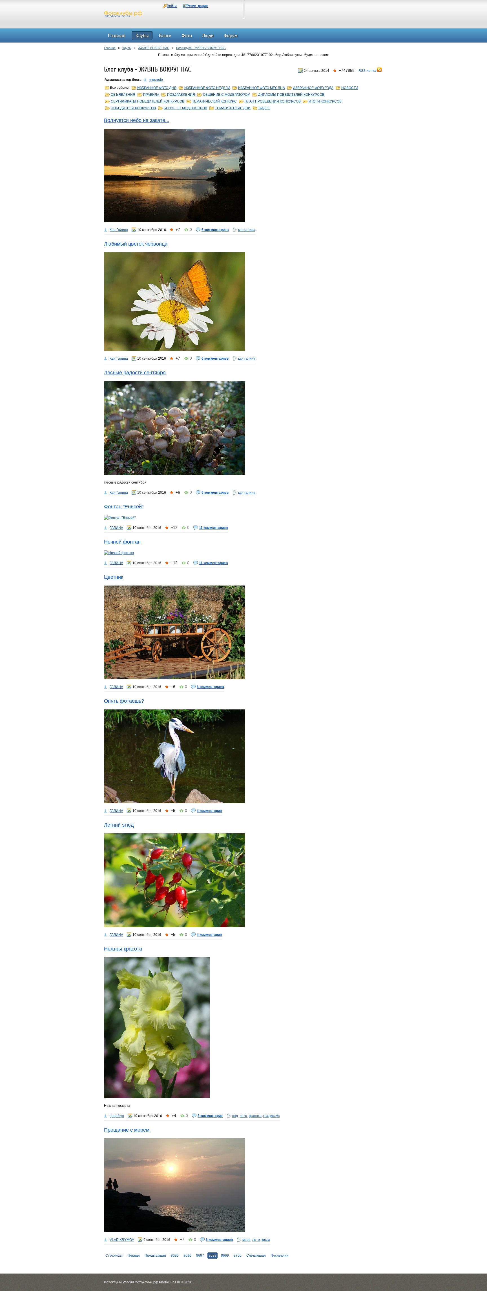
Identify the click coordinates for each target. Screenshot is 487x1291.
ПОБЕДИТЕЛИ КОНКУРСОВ (133, 108)
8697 (200, 1255)
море (246, 1240)
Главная (110, 48)
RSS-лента (367, 71)
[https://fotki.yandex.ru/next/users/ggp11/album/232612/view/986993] (243, 632)
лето (243, 1116)
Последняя (280, 1255)
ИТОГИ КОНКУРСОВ (325, 101)
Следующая (256, 1255)
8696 (187, 1255)
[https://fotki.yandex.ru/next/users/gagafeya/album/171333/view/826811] (243, 1027)
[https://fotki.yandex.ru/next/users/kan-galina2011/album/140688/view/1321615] (243, 428)
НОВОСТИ (349, 88)
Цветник (113, 577)
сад (235, 1116)
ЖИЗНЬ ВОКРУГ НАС (153, 48)
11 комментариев (213, 528)
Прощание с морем (126, 1130)
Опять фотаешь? (124, 701)
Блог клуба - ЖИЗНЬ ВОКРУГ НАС (201, 48)
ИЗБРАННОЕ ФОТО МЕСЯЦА (261, 88)
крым (266, 1240)
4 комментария (209, 811)
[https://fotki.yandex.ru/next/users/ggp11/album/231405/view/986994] (243, 756)
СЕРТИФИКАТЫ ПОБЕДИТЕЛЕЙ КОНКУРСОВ (147, 101)
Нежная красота (123, 949)
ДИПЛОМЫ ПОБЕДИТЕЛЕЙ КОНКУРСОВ (291, 95)
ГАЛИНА (116, 528)
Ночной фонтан (122, 542)
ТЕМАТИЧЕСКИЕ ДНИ (233, 108)
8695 (175, 1255)
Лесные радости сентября (135, 372)
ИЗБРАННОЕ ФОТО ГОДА (313, 88)
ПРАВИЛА (151, 95)
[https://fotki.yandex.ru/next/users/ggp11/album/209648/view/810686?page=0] (243, 517)
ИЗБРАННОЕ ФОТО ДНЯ (156, 88)
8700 (238, 1255)
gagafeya (117, 1116)
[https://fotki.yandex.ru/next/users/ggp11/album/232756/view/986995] (243, 880)
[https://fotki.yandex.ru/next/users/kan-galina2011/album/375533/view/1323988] (243, 301)
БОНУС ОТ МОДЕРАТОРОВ (185, 108)
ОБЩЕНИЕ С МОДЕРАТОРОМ (226, 95)
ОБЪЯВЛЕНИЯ (123, 95)
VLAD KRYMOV (122, 1240)
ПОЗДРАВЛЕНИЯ (181, 95)
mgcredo (156, 80)
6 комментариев (215, 230)
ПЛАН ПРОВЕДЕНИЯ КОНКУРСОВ (273, 101)
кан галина (246, 230)
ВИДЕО (264, 108)
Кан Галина (119, 230)
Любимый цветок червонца (135, 244)
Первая (134, 1255)
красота (255, 1116)
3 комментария (210, 1116)
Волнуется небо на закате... (136, 120)
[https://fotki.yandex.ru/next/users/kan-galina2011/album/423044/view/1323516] (243, 175)
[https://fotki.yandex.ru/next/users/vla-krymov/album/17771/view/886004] (243, 1185)
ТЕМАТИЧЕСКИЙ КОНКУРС (214, 101)
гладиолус (271, 1116)
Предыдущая (155, 1255)
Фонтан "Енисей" (123, 506)
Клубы (126, 48)
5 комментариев (215, 493)
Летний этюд (119, 825)
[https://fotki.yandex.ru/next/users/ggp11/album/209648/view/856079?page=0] (243, 552)
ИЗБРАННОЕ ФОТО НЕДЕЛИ (207, 88)
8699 (225, 1255)
